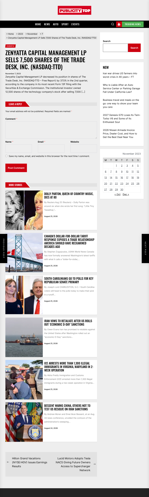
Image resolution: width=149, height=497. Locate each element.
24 (127, 183)
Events (75, 24)
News (47, 24)
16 (121, 177)
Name (9, 141)
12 (138, 171)
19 (138, 177)
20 (105, 183)
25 (132, 183)
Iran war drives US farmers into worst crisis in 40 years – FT (120, 75)
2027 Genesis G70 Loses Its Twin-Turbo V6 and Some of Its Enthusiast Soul (121, 118)
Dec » (126, 194)
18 (132, 177)
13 (105, 177)
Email (41, 141)
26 (137, 183)
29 (116, 189)
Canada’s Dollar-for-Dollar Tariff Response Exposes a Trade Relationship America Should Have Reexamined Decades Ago (69, 241)
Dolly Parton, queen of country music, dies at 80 (68, 195)
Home (38, 24)
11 (133, 171)
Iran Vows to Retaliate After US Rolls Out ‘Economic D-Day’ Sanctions (68, 323)
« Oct (117, 194)
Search (106, 41)
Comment (11, 118)
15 (116, 177)
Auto (56, 24)
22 (116, 183)
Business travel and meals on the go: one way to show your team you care (121, 103)
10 (127, 171)
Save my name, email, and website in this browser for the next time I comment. (49, 156)
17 (127, 177)
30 (121, 189)
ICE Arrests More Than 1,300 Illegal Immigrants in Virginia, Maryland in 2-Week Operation (68, 366)
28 (111, 189)
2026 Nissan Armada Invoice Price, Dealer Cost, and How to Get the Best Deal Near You (120, 133)
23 (121, 183)
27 (105, 189)
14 (111, 177)
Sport (65, 24)
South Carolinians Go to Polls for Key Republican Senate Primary (68, 280)
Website (74, 141)
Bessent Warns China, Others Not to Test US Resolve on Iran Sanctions (67, 407)
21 (111, 183)
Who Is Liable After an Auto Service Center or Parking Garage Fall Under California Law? (121, 88)
